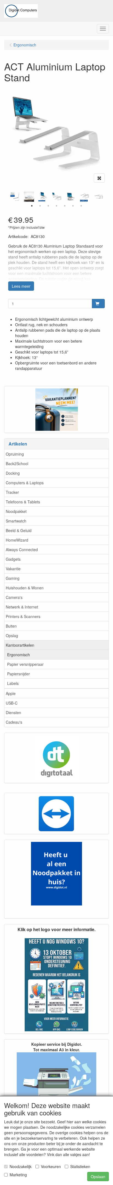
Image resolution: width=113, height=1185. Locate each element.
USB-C (12, 703)
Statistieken (80, 1166)
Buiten (11, 626)
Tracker (12, 492)
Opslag (12, 635)
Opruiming (15, 454)
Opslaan (98, 1176)
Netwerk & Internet (22, 607)
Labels (13, 683)
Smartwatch (16, 521)
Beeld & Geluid (19, 530)
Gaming (12, 578)
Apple (11, 693)
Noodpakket (16, 511)
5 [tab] (64, 206)
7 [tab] (81, 206)
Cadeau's (14, 722)
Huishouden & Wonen (25, 587)
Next (106, 197)
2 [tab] (40, 206)
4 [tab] (56, 206)
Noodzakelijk (21, 1166)
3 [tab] (48, 206)
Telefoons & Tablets (23, 501)
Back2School (17, 463)
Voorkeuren (51, 1166)
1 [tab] (32, 206)
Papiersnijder (18, 673)
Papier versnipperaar (25, 664)
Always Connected (22, 549)
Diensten (13, 712)
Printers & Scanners (23, 616)
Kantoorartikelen (20, 645)
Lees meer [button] (21, 286)
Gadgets (13, 559)
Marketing (18, 1174)
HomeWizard (17, 540)
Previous (7, 197)
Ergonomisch (18, 654)
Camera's (14, 597)
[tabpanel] (57, 197)
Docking (13, 473)
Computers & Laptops (25, 482)
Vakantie (13, 568)
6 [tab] (73, 206)
